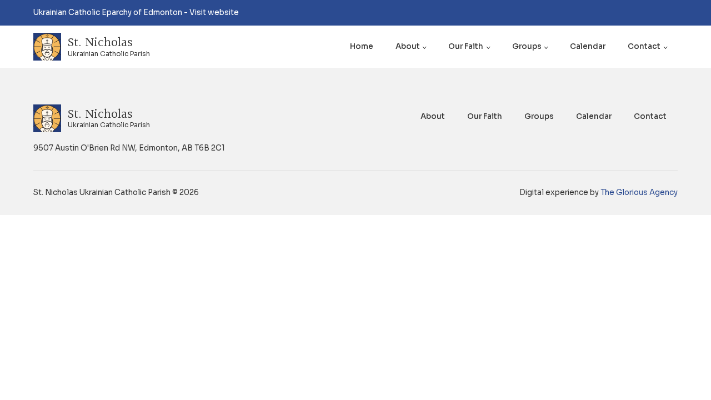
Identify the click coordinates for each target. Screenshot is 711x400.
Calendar (587, 46)
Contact (644, 46)
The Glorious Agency (639, 192)
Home (361, 46)
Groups (527, 46)
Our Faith (465, 46)
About (407, 46)
